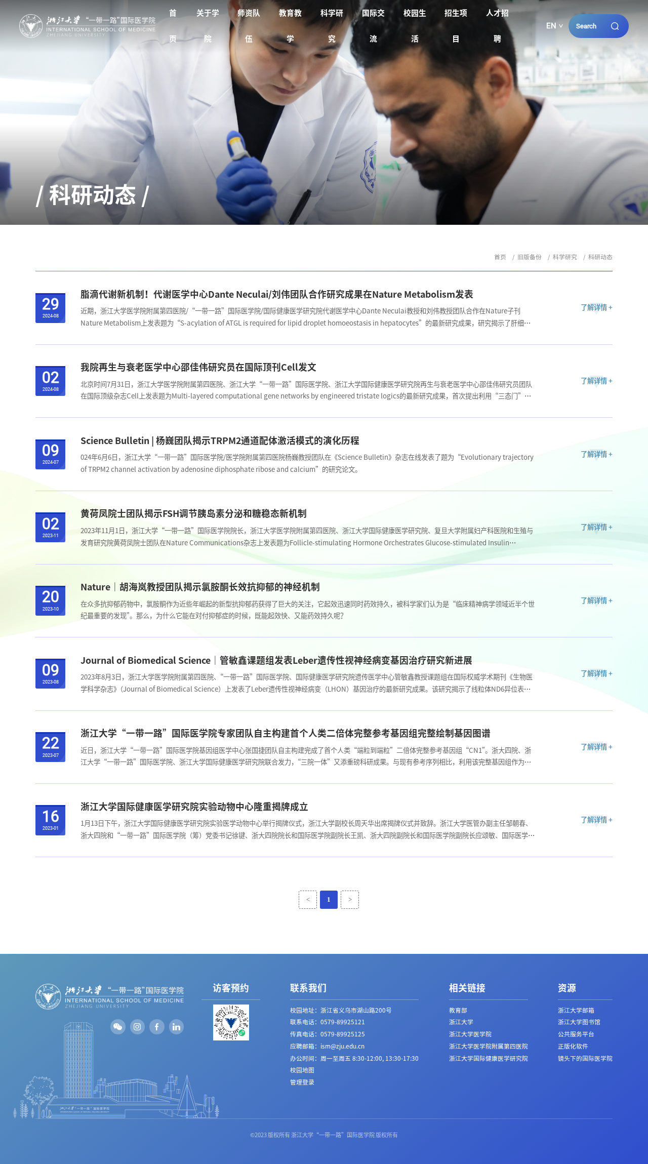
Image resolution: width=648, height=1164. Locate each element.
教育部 (458, 1010)
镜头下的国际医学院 (585, 1058)
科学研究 (331, 26)
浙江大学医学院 (470, 1034)
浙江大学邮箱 (576, 1010)
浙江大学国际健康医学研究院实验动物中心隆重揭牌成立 (194, 806)
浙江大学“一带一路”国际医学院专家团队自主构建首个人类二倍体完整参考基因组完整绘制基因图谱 (285, 733)
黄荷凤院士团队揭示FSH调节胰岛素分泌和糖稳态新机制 (193, 513)
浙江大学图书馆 (579, 1022)
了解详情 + (597, 307)
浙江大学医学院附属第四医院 (488, 1046)
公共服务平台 (576, 1034)
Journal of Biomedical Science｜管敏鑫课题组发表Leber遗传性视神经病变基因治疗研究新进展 (276, 660)
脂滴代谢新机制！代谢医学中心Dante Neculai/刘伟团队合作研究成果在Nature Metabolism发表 (276, 294)
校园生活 (414, 26)
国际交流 (373, 26)
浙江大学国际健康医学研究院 (488, 1058)
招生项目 (455, 26)
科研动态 (600, 257)
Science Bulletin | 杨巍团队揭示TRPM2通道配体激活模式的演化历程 (219, 440)
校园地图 (302, 1070)
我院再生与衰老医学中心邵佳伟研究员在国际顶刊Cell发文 (198, 367)
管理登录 (302, 1082)
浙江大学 (461, 1022)
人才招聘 (497, 26)
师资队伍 (248, 26)
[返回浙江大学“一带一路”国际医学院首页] (87, 17)
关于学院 (207, 26)
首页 (173, 26)
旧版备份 (529, 257)
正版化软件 (573, 1046)
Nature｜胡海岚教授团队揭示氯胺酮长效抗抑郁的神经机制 (200, 586)
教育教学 (290, 26)
